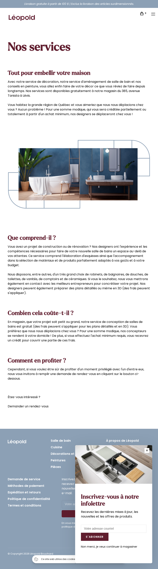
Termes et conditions (24, 505)
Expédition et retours (24, 492)
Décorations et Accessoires (72, 454)
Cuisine (56, 447)
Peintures (58, 460)
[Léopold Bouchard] (17, 440)
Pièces (56, 467)
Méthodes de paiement (26, 486)
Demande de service (24, 479)
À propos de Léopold (122, 440)
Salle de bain (61, 440)
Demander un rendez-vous (28, 406)
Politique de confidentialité (29, 499)
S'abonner (95, 537)
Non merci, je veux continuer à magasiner (109, 547)
